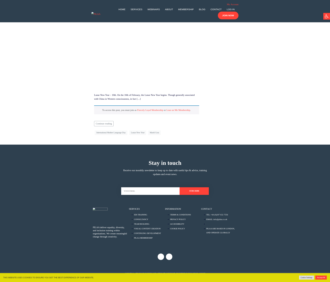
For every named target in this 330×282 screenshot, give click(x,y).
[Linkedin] (169, 257)
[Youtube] (161, 257)
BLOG (202, 9)
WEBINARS (153, 9)
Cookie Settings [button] (306, 278)
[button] (326, 16)
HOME (121, 9)
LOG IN (231, 9)
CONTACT (216, 9)
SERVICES (136, 9)
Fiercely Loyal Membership (150, 110)
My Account (232, 4)
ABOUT (169, 9)
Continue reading (104, 123)
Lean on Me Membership (178, 110)
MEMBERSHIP (186, 9)
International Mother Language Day (111, 132)
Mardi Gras (154, 132)
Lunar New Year (138, 132)
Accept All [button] (321, 277)
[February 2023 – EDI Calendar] (146, 52)
